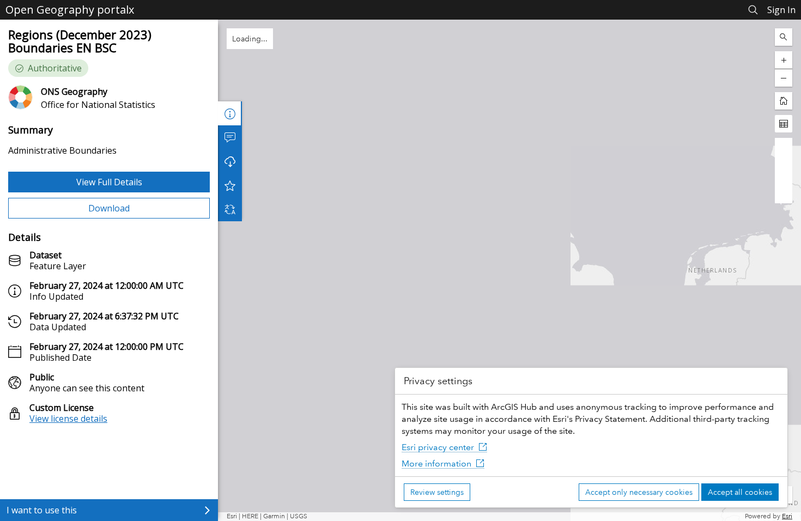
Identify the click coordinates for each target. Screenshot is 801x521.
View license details (68, 419)
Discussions (230, 137)
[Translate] (230, 209)
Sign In (781, 10)
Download (109, 208)
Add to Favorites (230, 185)
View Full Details (109, 182)
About (230, 113)
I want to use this (42, 510)
